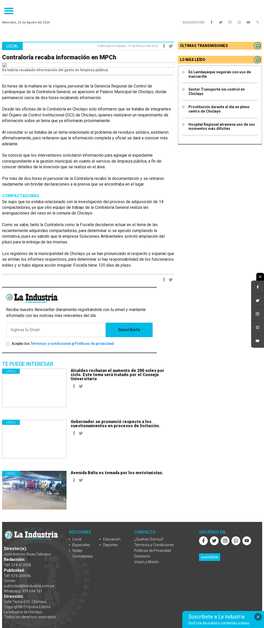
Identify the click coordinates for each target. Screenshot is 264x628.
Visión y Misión (146, 562)
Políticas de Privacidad (152, 550)
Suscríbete (129, 329)
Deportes (110, 545)
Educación (112, 539)
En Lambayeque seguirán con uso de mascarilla (219, 74)
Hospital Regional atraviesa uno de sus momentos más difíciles (221, 126)
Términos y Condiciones (154, 545)
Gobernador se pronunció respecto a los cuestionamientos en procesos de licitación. (115, 423)
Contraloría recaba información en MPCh (59, 57)
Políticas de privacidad (94, 343)
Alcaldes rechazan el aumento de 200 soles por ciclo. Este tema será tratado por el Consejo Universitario (117, 374)
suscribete (209, 557)
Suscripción (193, 22)
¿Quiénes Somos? (149, 539)
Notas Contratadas (82, 553)
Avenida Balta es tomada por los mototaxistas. (117, 472)
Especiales (81, 545)
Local (11, 371)
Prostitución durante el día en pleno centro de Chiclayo (219, 109)
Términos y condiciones (50, 343)
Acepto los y (63, 343)
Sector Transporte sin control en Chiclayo (216, 91)
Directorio (142, 556)
